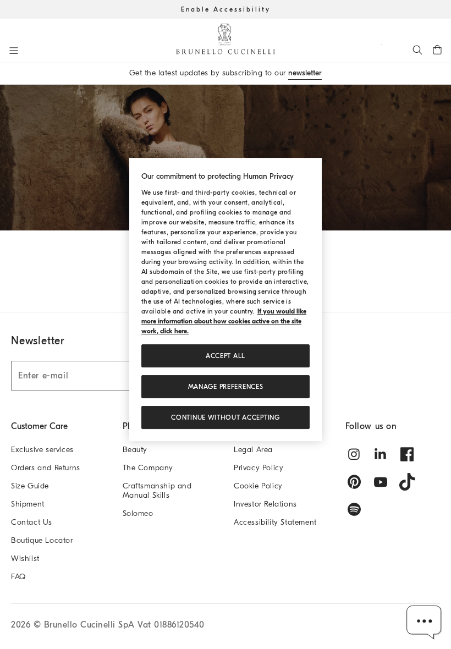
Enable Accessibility (226, 9)
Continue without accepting (225, 417)
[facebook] (407, 454)
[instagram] (354, 454)
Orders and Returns (45, 467)
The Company (148, 467)
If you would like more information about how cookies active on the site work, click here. (223, 321)
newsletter (305, 73)
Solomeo (138, 513)
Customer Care (39, 426)
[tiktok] (407, 481)
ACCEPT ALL (225, 356)
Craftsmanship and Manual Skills (157, 490)
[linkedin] (380, 454)
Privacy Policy (258, 467)
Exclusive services (42, 449)
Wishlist (25, 558)
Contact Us (31, 522)
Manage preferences (225, 387)
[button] (424, 622)
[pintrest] (354, 481)
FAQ (18, 576)
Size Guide (30, 486)
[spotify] (354, 509)
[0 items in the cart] (437, 49)
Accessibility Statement (275, 522)
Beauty (135, 449)
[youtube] (380, 481)
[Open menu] (13, 50)
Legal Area (253, 449)
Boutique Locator (42, 540)
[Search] (417, 49)
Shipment (28, 504)
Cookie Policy (258, 486)
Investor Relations (265, 504)
